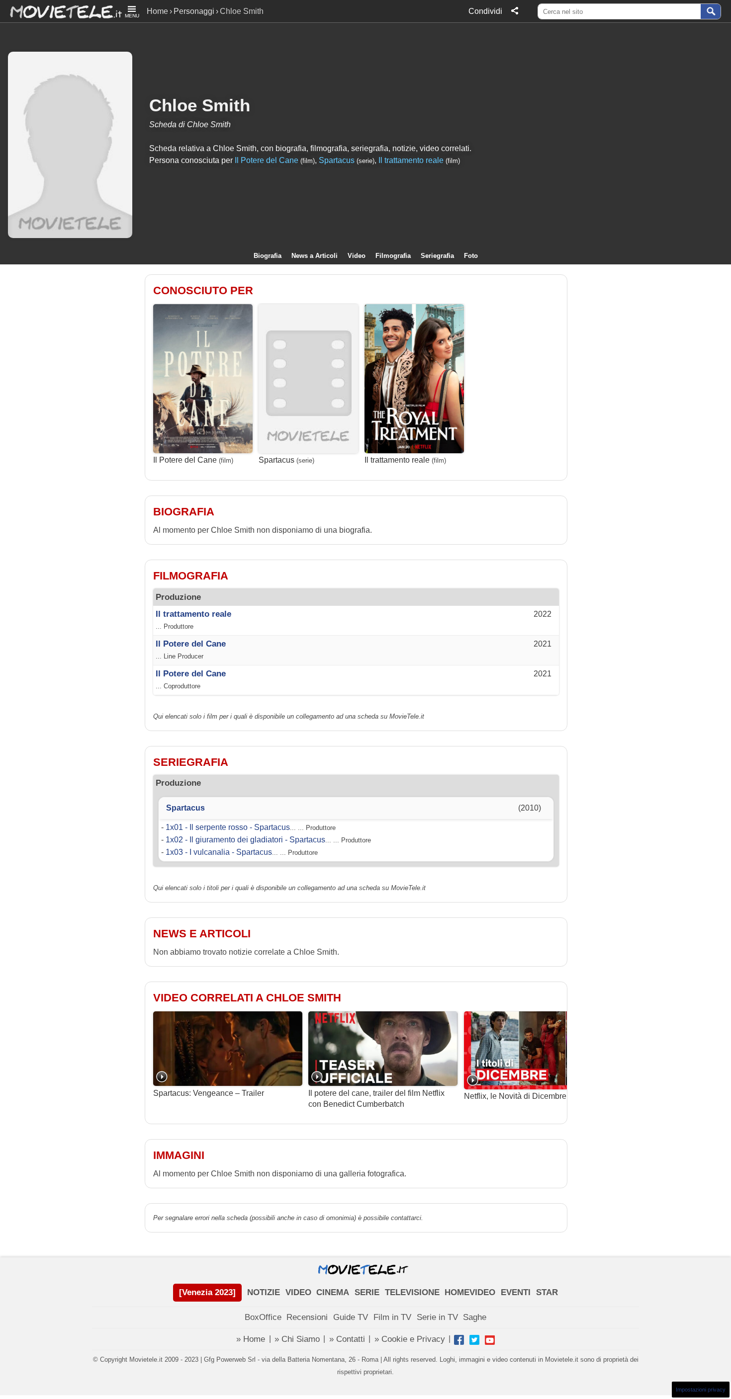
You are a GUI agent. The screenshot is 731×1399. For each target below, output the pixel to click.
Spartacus (337, 160)
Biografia (267, 255)
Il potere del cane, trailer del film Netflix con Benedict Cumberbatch (376, 1098)
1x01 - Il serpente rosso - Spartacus (228, 827)
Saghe (474, 1317)
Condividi (485, 11)
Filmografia (393, 255)
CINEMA (332, 1292)
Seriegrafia (437, 255)
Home (157, 11)
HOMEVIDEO (470, 1292)
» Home (250, 1339)
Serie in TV (437, 1317)
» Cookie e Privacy (409, 1339)
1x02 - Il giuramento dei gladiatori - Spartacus (245, 839)
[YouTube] (490, 1340)
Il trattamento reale (411, 160)
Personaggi (194, 11)
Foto (471, 255)
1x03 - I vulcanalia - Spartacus (219, 852)
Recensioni (307, 1317)
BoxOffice (263, 1317)
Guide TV (350, 1317)
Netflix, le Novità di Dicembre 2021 (525, 1096)
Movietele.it (61, 11)
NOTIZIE (263, 1292)
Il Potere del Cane (266, 160)
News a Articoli (314, 255)
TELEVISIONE (412, 1292)
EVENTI (516, 1292)
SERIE (367, 1292)
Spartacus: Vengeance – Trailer (208, 1093)
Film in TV (392, 1317)
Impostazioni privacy (701, 1390)
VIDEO (298, 1292)
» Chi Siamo (297, 1339)
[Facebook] (459, 1340)
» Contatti (347, 1339)
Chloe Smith (199, 105)
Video (357, 255)
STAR (547, 1292)
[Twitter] (474, 1340)
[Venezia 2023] (207, 1292)
